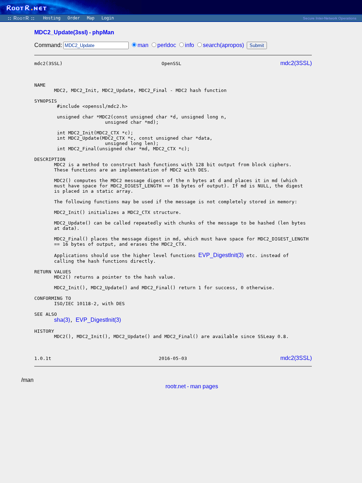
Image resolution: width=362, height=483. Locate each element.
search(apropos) (223, 45)
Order (74, 18)
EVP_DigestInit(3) (221, 255)
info (189, 45)
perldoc (166, 45)
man (143, 45)
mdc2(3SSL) (296, 63)
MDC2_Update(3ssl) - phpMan (74, 32)
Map (90, 18)
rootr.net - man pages (191, 386)
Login (107, 18)
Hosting (51, 18)
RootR (21, 18)
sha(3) (62, 320)
